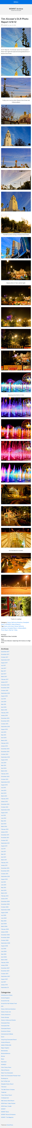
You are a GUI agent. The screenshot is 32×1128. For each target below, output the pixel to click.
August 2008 (4, 945)
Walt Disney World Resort (7, 1100)
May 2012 (3, 821)
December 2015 (5, 718)
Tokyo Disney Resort (6, 1095)
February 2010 (4, 896)
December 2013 (5, 776)
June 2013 (3, 790)
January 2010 (4, 898)
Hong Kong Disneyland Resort (9, 1039)
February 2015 (4, 743)
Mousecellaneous (5, 1053)
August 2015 (4, 729)
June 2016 (3, 701)
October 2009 (4, 907)
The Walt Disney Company (8, 1089)
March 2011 (4, 859)
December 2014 (5, 748)
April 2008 (4, 957)
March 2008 (4, 959)
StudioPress (10, 1125)
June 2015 (3, 732)
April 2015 (3, 737)
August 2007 (4, 979)
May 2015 (3, 735)
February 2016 (4, 712)
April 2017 (3, 673)
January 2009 (4, 932)
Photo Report (4, 630)
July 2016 (3, 698)
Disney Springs (5, 1017)
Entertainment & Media (7, 1034)
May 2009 (3, 920)
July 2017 (3, 665)
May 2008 (3, 954)
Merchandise (4, 1050)
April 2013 (3, 793)
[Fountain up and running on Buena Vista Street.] (16, 124)
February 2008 (5, 962)
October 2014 (4, 754)
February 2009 (5, 929)
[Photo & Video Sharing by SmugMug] (16, 75)
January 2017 (4, 682)
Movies (3, 1056)
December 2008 (5, 934)
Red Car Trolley (13, 630)
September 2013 (5, 782)
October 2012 (4, 807)
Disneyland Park (5, 1025)
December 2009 (5, 901)
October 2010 (4, 873)
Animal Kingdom (5, 998)
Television (3, 1086)
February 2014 (4, 773)
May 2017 (3, 671)
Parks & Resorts (16, 624)
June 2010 (3, 884)
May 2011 (3, 854)
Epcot (2, 1036)
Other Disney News (6, 1067)
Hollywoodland (22, 628)
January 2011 (4, 865)
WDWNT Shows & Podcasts (8, 1114)
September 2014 (5, 757)
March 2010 (4, 893)
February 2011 (4, 862)
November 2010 (5, 871)
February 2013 (4, 798)
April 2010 (3, 890)
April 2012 (3, 823)
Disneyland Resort (12, 628)
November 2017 (5, 654)
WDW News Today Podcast (8, 1103)
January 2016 (4, 715)
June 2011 (3, 851)
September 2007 (5, 976)
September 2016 (5, 693)
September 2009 (5, 909)
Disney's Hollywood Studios (8, 1020)
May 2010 (3, 887)
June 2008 (3, 951)
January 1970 (4, 984)
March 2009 (4, 926)
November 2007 (5, 970)
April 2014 (3, 768)
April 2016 (3, 707)
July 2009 (3, 915)
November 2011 (5, 837)
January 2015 (4, 746)
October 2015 (4, 723)
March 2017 (4, 676)
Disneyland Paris (5, 1023)
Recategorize (4, 1078)
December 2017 (5, 651)
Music (2, 1059)
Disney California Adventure (14, 622)
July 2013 (3, 787)
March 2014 (4, 771)
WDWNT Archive (16, 9)
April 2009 (4, 923)
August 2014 (4, 759)
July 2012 (3, 815)
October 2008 (4, 940)
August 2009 (4, 912)
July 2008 (3, 948)
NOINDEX (8, 624)
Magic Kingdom (5, 1047)
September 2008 (5, 943)
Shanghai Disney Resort (7, 1084)
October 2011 (4, 840)
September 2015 (5, 726)
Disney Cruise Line (6, 1011)
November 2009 (5, 904)
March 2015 (4, 740)
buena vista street (9, 626)
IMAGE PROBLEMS (6, 1045)
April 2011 (3, 857)
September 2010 (5, 876)
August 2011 (4, 846)
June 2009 (3, 918)
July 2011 (3, 848)
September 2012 (5, 809)
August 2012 (4, 812)
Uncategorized (5, 1097)
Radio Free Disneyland (7, 1073)
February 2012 (4, 829)
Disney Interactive (5, 1014)
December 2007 (5, 968)
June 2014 (3, 762)
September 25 (5, 987)
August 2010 (4, 879)
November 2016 (5, 687)
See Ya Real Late (5, 1081)
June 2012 (3, 818)
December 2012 (5, 804)
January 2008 (4, 965)
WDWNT (5, 25)
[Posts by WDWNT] (2, 25)
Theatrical (3, 1092)
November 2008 (5, 937)
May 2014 (3, 765)
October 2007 (4, 973)
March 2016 (4, 709)
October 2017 (4, 657)
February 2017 (4, 679)
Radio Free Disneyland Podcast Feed (10, 1075)
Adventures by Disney (6, 995)
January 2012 (4, 832)
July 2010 (3, 882)
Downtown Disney (5, 1031)
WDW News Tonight (6, 1106)
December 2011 (5, 834)
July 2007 (3, 982)
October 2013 (4, 779)
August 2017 (4, 662)
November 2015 (5, 721)
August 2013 (4, 784)
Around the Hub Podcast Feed (9, 1003)
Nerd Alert (4, 1061)
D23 (2, 1006)
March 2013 (4, 796)
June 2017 (3, 668)
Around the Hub (5, 1000)
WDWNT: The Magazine (7, 1117)
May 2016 (3, 704)
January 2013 (4, 801)
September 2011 (5, 843)
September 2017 (5, 660)
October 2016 (4, 690)
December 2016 (5, 685)
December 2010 (5, 868)
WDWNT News (5, 1111)
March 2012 (4, 826)
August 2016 (4, 696)
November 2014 (5, 751)
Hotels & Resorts (5, 1042)
